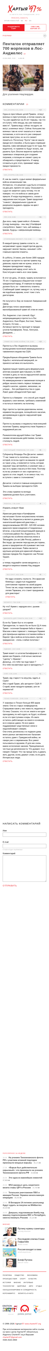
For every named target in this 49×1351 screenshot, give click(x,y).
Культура (32, 1279)
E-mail (5, 842)
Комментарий (9, 853)
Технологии (8, 1286)
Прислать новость (19, 18)
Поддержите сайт (14, 27)
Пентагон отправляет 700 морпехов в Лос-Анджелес (24, 48)
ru (26, 20)
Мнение (6, 1224)
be (22, 20)
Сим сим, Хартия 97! (35, 27)
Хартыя (24, 9)
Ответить (8, 170)
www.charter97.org (33, 1324)
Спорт (23, 1279)
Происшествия (10, 1279)
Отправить (10, 885)
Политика (7, 1275)
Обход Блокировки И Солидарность (20, 1290)
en (30, 20)
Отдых (39, 1286)
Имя (5, 830)
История (7, 1282)
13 (24, 54)
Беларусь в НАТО (25, 1293)
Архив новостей (11, 20)
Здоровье (21, 1286)
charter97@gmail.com (12, 1337)
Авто (31, 1286)
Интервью (28, 1282)
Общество (19, 1275)
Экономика (32, 1275)
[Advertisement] (24, 793)
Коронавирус (9, 1293)
